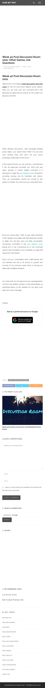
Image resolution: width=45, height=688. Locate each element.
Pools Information (9, 665)
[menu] (39, 2)
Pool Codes (6, 636)
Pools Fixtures (7, 660)
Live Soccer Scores (9, 595)
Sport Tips (6, 674)
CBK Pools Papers (8, 622)
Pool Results (7, 655)
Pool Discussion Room (12, 66)
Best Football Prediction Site (12, 600)
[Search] (33, 3)
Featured (5, 627)
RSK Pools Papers (8, 669)
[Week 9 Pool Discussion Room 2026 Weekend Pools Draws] (22, 410)
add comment (9, 68)
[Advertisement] (22, 28)
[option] (22, 413)
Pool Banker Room (9, 632)
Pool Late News (8, 646)
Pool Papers (6, 651)
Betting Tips (6, 618)
